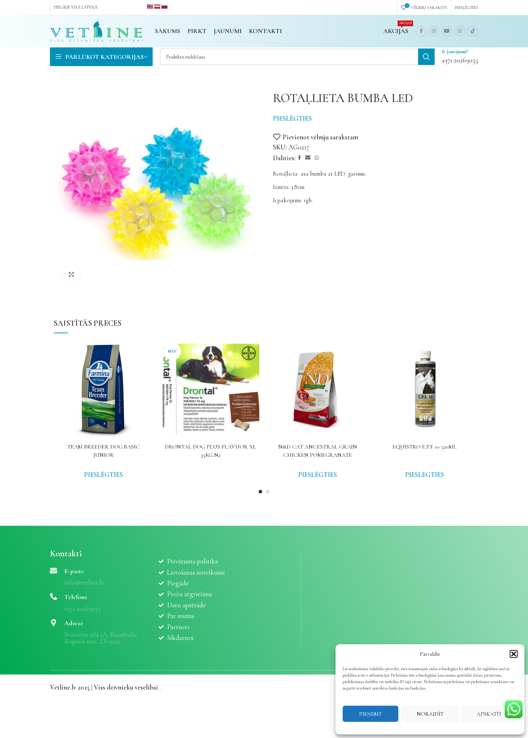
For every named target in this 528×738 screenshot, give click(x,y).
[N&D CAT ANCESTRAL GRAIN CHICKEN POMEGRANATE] (317, 390)
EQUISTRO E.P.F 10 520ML (425, 446)
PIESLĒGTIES (292, 118)
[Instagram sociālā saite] (434, 31)
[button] (513, 654)
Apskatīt (489, 714)
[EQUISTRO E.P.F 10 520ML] (424, 390)
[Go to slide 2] (267, 491)
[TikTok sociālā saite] (472, 31)
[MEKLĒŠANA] (426, 56)
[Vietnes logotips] (96, 30)
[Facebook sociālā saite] (421, 31)
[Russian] (164, 6)
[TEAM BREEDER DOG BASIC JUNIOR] (103, 390)
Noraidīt (430, 714)
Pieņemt (370, 714)
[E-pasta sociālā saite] (307, 158)
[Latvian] (157, 6)
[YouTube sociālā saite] (446, 31)
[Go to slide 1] (260, 491)
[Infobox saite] (460, 57)
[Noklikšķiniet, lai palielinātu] (71, 275)
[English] (150, 6)
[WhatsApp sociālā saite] (459, 31)
